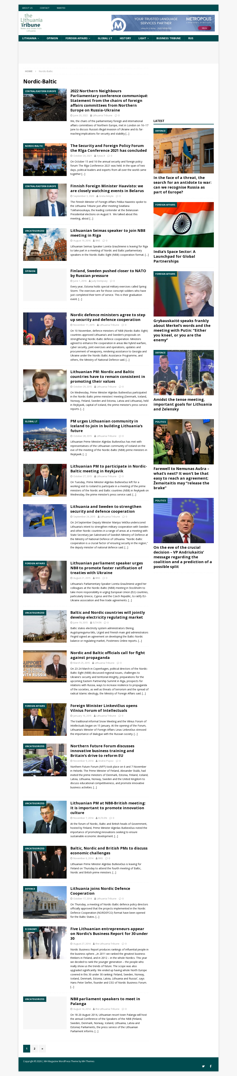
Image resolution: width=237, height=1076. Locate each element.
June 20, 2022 (80, 115)
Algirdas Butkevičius (120, 392)
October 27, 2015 (82, 476)
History (125, 38)
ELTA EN (97, 622)
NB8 (126, 490)
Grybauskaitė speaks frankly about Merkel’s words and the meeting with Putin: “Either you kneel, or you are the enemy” (182, 330)
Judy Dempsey (99, 280)
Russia (91, 685)
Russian (118, 734)
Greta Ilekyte (106, 196)
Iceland (142, 396)
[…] (127, 133)
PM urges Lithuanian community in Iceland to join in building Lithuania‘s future (106, 426)
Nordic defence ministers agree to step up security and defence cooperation (107, 317)
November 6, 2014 (83, 858)
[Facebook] (210, 1066)
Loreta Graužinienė (122, 584)
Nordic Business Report (84, 949)
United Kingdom (132, 779)
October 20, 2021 (82, 155)
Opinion (52, 38)
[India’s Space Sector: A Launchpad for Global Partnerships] (183, 224)
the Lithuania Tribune (107, 943)
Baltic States (86, 916)
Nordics (130, 958)
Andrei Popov (106, 760)
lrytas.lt (101, 155)
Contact (44, 7)
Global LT (105, 38)
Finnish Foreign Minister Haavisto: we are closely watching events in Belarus (107, 188)
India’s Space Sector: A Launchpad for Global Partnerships (174, 256)
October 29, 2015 (82, 386)
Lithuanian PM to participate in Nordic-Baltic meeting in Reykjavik (108, 468)
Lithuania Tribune (102, 115)
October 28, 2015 (82, 436)
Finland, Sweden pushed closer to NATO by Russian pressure (108, 273)
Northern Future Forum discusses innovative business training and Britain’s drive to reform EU (102, 750)
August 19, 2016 (82, 240)
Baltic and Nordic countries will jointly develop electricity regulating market (107, 615)
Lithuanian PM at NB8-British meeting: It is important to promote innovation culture (108, 808)
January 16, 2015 (82, 715)
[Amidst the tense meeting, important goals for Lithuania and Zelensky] (183, 372)
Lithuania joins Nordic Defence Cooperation (100, 891)
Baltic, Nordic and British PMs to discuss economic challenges (109, 850)
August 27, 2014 (82, 943)
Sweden (117, 334)
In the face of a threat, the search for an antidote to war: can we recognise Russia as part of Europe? (182, 184)
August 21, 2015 (82, 578)
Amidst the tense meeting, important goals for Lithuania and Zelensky (182, 404)
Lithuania (29, 38)
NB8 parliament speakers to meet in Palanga (105, 1001)
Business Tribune (168, 38)
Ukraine (74, 600)
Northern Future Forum (84, 766)
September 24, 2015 (84, 516)
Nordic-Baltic (97, 254)
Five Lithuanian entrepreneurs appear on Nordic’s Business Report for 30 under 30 (109, 933)
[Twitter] (203, 1066)
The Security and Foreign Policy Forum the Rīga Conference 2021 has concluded (108, 148)
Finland (114, 770)
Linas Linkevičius (125, 729)
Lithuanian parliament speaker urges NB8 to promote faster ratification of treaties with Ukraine (106, 568)
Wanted (61, 7)
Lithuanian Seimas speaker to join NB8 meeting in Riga (107, 233)
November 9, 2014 (83, 760)
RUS (190, 38)
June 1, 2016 (79, 280)
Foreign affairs (77, 38)
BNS (98, 240)
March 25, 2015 (81, 662)
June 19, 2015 (80, 622)
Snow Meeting (107, 721)
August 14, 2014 (82, 1009)
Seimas (88, 246)
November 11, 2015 (84, 324)
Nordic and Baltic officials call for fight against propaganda (107, 655)
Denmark (111, 775)
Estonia (88, 286)
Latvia (74, 779)
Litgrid (100, 632)
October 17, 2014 (82, 898)
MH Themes (88, 1061)
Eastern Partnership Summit (99, 681)
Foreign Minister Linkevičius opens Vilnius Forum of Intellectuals (103, 708)
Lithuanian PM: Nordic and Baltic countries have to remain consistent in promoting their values (107, 376)
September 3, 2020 (83, 196)
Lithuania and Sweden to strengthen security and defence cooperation (105, 509)
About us (27, 7)
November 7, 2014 (83, 818)
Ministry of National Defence (101, 359)
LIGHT (142, 38)
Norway (96, 779)
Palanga (131, 1014)
